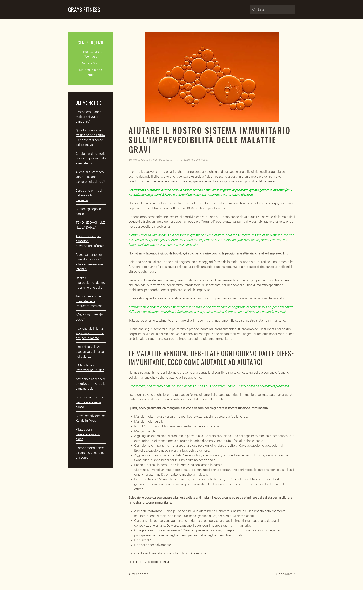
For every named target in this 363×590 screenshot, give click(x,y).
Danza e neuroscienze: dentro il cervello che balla (90, 282)
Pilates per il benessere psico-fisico (88, 434)
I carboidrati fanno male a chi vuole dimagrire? (88, 116)
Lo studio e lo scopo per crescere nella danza (90, 402)
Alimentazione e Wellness (191, 159)
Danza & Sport (91, 63)
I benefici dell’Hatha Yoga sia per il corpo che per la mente (90, 333)
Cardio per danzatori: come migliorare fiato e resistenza (91, 158)
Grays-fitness (149, 159)
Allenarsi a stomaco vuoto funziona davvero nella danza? (90, 176)
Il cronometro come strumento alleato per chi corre (91, 452)
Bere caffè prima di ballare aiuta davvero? (89, 195)
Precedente (139, 574)
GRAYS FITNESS (84, 9)
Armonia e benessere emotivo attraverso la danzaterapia (91, 383)
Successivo (284, 574)
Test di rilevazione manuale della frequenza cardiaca (89, 301)
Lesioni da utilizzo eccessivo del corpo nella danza (90, 351)
